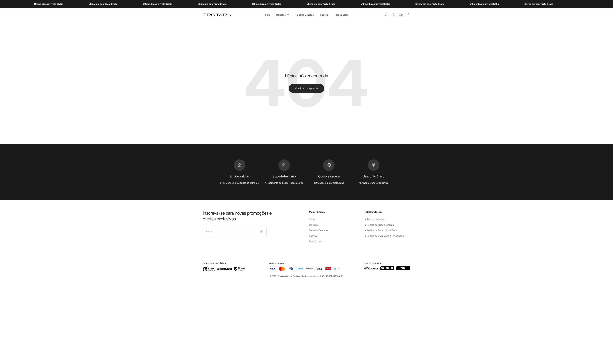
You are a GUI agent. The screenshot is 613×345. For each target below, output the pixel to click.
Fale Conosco (341, 14)
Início (267, 14)
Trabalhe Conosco (304, 14)
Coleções (281, 14)
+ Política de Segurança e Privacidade (384, 235)
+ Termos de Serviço (375, 219)
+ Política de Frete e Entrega (379, 224)
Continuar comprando (306, 88)
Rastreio (324, 14)
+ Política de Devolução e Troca (381, 230)
